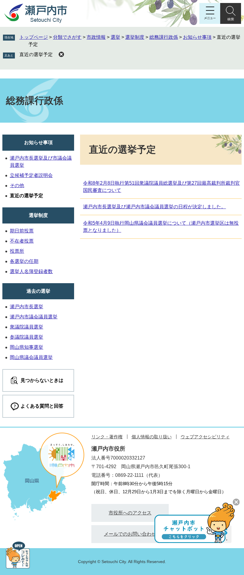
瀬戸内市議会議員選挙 (33, 316)
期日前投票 (22, 230)
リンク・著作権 (107, 436)
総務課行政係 (163, 37)
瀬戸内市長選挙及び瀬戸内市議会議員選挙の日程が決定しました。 (154, 206)
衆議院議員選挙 (26, 326)
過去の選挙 (38, 291)
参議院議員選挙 (26, 337)
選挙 (115, 37)
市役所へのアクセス (130, 512)
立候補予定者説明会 (31, 175)
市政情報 (96, 37)
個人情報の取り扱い (152, 436)
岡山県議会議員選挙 (31, 357)
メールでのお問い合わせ (130, 534)
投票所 (17, 251)
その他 (17, 185)
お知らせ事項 (197, 37)
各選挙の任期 (24, 261)
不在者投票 (22, 240)
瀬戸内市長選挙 (26, 306)
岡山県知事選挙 (26, 347)
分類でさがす (67, 37)
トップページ (33, 37)
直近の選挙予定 (36, 54)
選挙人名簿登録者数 (31, 271)
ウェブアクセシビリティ (205, 436)
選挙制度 (134, 37)
